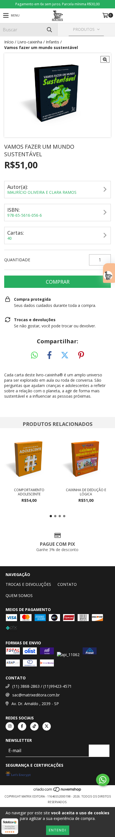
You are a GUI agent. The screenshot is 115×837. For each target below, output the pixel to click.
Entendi (57, 830)
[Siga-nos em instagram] (10, 726)
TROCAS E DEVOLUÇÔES (28, 584)
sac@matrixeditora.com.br (36, 695)
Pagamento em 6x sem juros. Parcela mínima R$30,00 (57, 4)
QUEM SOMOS (19, 595)
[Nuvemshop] (57, 791)
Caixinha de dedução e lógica (86, 492)
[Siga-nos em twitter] (46, 726)
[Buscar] (49, 29)
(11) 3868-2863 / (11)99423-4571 (42, 686)
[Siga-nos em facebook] (22, 726)
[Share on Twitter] (64, 355)
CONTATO (67, 584)
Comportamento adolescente (29, 492)
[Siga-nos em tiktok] (34, 726)
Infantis (52, 42)
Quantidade (17, 259)
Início (9, 42)
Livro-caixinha (29, 42)
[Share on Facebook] (49, 355)
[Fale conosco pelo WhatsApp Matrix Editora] (102, 780)
